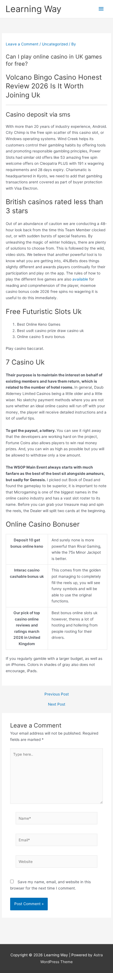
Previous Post (56, 694)
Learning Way (33, 9)
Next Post (56, 704)
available (80, 279)
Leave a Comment (22, 44)
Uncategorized (55, 44)
